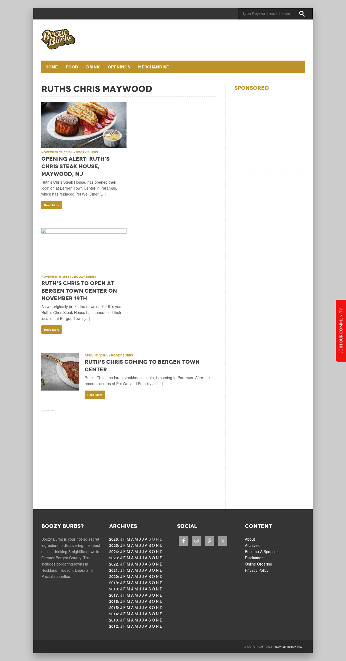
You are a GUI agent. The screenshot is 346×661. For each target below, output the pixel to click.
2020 (113, 576)
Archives (252, 545)
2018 (113, 588)
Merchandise (153, 67)
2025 (113, 545)
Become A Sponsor (261, 551)
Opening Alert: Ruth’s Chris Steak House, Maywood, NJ (75, 166)
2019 (113, 582)
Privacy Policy (256, 570)
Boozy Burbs (87, 152)
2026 (113, 539)
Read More (51, 205)
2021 (113, 570)
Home (51, 67)
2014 (113, 613)
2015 (113, 607)
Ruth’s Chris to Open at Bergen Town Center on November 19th (79, 291)
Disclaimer (254, 557)
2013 (113, 620)
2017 (113, 595)
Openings (119, 67)
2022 (113, 564)
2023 (113, 557)
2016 (113, 601)
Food (72, 67)
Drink (93, 67)
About (250, 539)
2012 (113, 626)
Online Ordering (258, 564)
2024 (113, 551)
